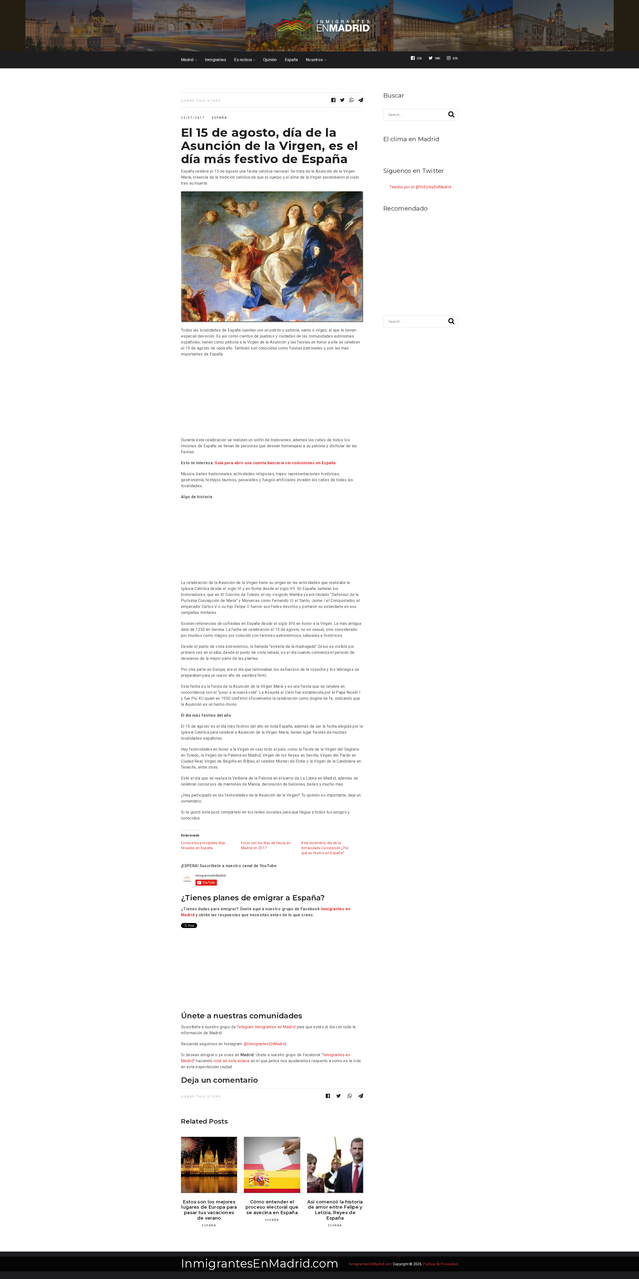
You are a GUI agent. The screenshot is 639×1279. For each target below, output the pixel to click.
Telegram (245, 1027)
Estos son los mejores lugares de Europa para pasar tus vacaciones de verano (209, 1210)
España (291, 60)
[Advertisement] (272, 397)
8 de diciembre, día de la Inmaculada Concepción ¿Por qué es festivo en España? (325, 848)
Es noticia (243, 60)
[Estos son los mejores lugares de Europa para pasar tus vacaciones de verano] (209, 1165)
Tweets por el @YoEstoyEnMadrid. (420, 187)
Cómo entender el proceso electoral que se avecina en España (272, 1207)
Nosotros (314, 60)
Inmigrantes (215, 60)
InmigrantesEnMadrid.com (259, 1263)
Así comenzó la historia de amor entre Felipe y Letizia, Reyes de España (335, 1210)
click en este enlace (231, 1060)
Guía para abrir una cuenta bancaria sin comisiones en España (275, 463)
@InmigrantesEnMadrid (265, 1044)
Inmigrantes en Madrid (275, 1027)
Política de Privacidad (440, 1264)
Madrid (187, 60)
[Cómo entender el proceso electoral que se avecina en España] (272, 1165)
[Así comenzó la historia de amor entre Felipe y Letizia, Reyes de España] (335, 1165)
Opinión (270, 60)
